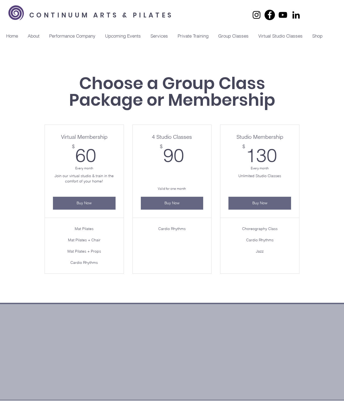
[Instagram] (256, 15)
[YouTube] (283, 15)
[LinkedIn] (296, 15)
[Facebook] (269, 15)
